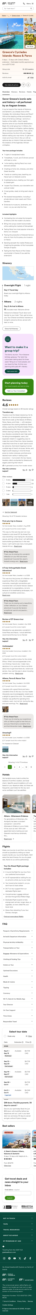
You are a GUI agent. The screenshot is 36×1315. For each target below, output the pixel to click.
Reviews (22, 92)
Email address (12, 1190)
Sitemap (30, 1301)
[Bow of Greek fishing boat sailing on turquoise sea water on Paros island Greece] (1, 19)
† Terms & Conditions (9, 1301)
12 (26, 767)
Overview (6, 92)
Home (4, 15)
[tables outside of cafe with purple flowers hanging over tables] (30, 41)
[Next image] (29, 1146)
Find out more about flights (13, 916)
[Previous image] (24, 1146)
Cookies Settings (7, 1305)
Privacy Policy (21, 1301)
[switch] (28, 1132)
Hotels (29, 92)
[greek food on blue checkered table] (25, 19)
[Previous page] (5, 767)
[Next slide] (33, 818)
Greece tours (16, 15)
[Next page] (31, 767)
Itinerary (14, 92)
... (8, 15)
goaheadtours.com (9, 1252)
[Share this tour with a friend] (28, 85)
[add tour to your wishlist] (24, 85)
